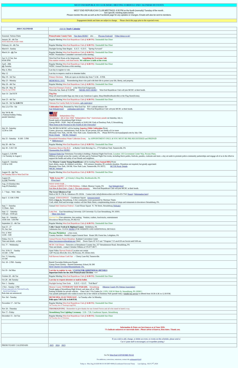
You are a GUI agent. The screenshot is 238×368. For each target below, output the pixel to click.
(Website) (116, 206)
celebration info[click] (75, 109)
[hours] (130, 194)
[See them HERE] (81, 36)
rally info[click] (86, 103)
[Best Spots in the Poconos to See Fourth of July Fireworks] (72, 125)
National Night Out (56, 154)
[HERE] (72, 229)
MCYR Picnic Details (118, 166)
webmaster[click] (135, 359)
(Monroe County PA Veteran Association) (119, 287)
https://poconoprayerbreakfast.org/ (62, 241)
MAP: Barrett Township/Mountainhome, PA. (66, 267)
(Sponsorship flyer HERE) (59, 150)
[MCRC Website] (69, 135)
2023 (63, 345)
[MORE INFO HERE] (88, 90)
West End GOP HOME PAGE (122, 355)
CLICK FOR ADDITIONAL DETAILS (90, 270)
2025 (52, 345)
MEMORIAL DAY (57, 81)
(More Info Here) (58, 214)
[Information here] (141, 194)
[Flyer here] (55, 180)
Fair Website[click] (56, 109)
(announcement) (93, 198)
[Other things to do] (122, 36)
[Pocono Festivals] (105, 36)
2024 (58, 345)
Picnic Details (54, 135)
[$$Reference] (57, 141)
